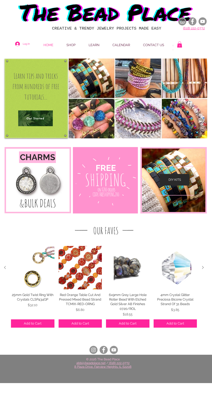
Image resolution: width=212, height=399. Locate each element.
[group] (103, 287)
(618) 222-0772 (194, 28)
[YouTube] (203, 21)
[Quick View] (32, 267)
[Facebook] (192, 21)
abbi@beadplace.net (91, 363)
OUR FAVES (106, 230)
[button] (179, 44)
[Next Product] (202, 267)
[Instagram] (182, 21)
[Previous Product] (4, 267)
